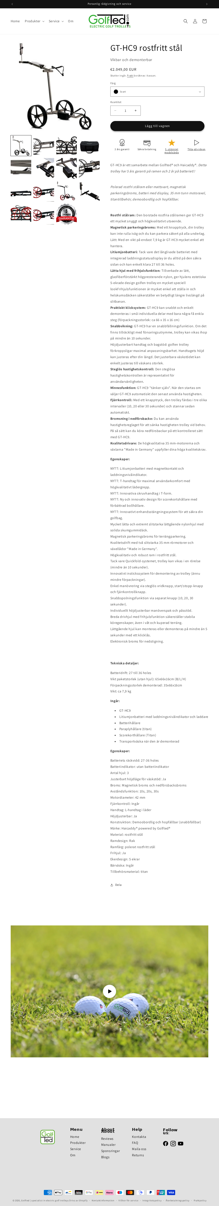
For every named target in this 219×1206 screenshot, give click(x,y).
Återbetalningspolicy (177, 1200)
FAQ (135, 1142)
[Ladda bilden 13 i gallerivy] (21, 214)
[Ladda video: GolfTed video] (109, 991)
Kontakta (139, 1136)
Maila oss (139, 1149)
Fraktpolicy (200, 1200)
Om (72, 1155)
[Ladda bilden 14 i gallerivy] (43, 214)
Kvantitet (115, 102)
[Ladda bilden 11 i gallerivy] (66, 191)
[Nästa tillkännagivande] (207, 4)
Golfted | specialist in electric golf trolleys (45, 1200)
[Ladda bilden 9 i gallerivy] (21, 191)
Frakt (130, 75)
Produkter (78, 1142)
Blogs (105, 1157)
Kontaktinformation (103, 1200)
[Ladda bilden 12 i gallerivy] (89, 191)
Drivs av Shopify (78, 1200)
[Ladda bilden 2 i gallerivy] (43, 145)
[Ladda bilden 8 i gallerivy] (89, 168)
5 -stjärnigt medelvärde (171, 151)
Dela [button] (118, 885)
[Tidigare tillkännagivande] (12, 4)
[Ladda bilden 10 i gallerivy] (43, 191)
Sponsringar (110, 1151)
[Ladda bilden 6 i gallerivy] (43, 168)
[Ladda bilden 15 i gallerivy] (66, 214)
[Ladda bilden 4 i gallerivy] (89, 145)
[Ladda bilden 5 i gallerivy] (21, 168)
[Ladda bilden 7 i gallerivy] (66, 168)
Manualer (108, 1144)
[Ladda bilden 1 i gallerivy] (21, 145)
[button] (34, 21)
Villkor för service (128, 1200)
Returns (138, 1155)
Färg (113, 83)
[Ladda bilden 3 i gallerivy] (66, 145)
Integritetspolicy (151, 1200)
